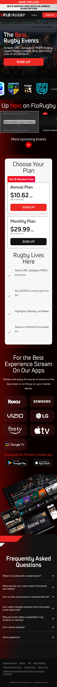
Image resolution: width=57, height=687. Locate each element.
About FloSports (39, 663)
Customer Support (10, 663)
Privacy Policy (30, 667)
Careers (22, 663)
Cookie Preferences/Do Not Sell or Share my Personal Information (23, 672)
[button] (28, 143)
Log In (34, 15)
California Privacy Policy (12, 667)
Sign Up (49, 15)
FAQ (29, 663)
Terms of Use (43, 667)
